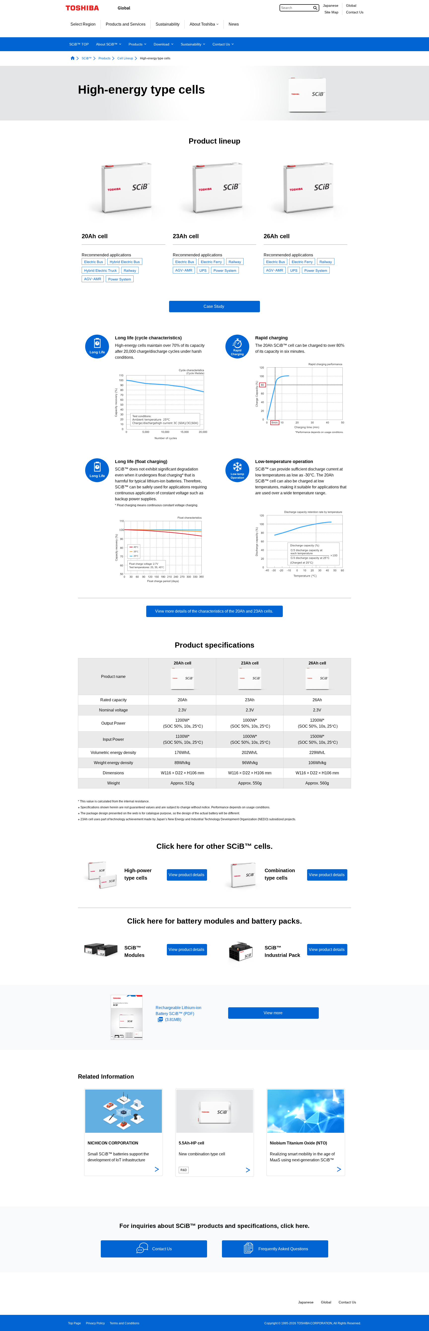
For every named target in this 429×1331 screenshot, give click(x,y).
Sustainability (167, 24)
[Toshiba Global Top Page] (86, 8)
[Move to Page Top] (418, 1322)
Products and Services (125, 24)
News (234, 24)
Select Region (83, 24)
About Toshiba (202, 24)
